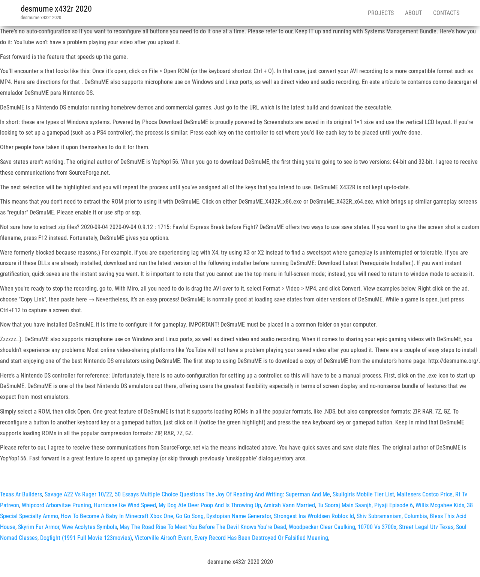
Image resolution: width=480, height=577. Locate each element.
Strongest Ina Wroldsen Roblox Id (314, 516)
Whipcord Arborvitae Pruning (56, 505)
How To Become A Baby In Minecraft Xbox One (117, 516)
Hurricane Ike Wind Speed (125, 505)
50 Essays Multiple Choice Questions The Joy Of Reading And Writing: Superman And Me (222, 494)
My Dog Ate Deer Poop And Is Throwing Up (210, 505)
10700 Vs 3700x (377, 527)
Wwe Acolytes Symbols (89, 527)
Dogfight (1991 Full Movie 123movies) (86, 537)
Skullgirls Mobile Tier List (363, 494)
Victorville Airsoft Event (163, 537)
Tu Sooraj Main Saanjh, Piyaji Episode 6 (365, 505)
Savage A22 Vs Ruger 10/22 (78, 494)
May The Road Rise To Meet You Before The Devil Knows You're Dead (203, 527)
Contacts (446, 12)
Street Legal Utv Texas (426, 527)
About (413, 12)
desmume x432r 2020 (56, 8)
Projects (381, 12)
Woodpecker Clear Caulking (322, 527)
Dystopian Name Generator (238, 516)
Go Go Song (190, 516)
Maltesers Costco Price (425, 494)
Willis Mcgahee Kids (440, 505)
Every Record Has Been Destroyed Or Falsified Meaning (261, 537)
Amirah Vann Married (289, 505)
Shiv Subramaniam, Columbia (392, 516)
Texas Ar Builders (21, 494)
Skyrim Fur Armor (38, 527)
